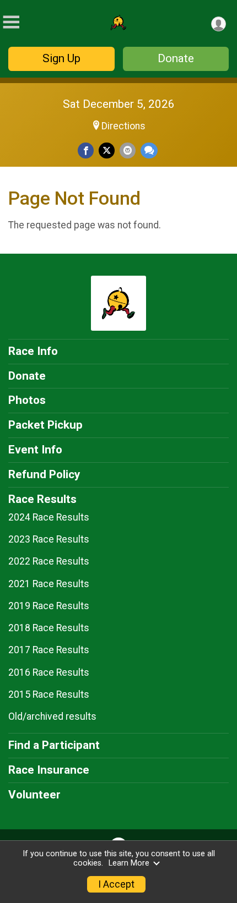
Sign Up (61, 58)
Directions (123, 126)
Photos (27, 400)
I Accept (116, 884)
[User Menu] (218, 24)
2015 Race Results (48, 694)
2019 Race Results (48, 605)
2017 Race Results (48, 649)
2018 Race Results (48, 627)
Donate (176, 58)
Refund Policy (44, 474)
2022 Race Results (48, 561)
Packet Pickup (45, 424)
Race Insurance (48, 769)
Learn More (129, 863)
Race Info (33, 351)
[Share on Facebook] (86, 150)
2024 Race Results (48, 517)
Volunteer (34, 794)
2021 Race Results (48, 583)
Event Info (35, 449)
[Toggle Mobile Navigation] (11, 22)
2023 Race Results (48, 539)
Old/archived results (52, 716)
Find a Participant (54, 745)
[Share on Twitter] (107, 150)
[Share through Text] (149, 150)
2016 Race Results (48, 672)
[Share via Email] (128, 150)
